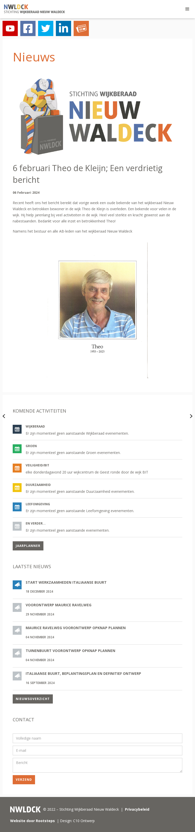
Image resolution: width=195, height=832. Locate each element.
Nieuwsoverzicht (33, 699)
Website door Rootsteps (32, 820)
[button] (187, 9)
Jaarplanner (28, 546)
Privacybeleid (137, 809)
